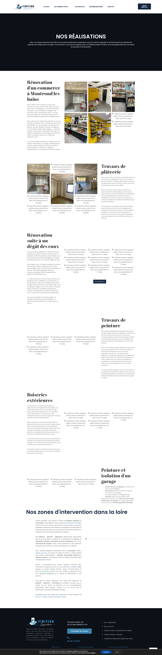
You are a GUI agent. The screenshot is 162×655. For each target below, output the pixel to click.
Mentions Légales (55, 647)
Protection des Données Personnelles (86, 647)
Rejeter (117, 652)
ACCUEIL (46, 7)
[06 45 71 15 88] (68, 638)
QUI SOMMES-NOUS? (61, 7)
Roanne (74, 567)
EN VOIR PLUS (100, 282)
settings (92, 653)
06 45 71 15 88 (40, 597)
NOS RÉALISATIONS (96, 7)
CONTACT (110, 7)
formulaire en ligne (60, 597)
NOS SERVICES (80, 7)
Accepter (106, 652)
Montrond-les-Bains (74, 523)
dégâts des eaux (41, 553)
